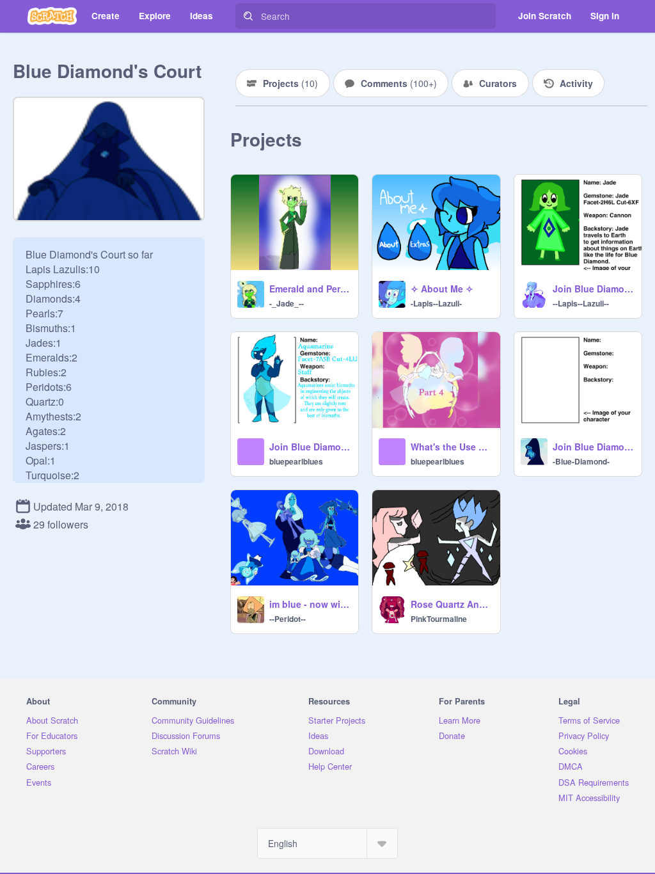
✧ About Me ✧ (442, 288)
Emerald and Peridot (310, 288)
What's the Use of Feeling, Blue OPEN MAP (451, 446)
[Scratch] (52, 16)
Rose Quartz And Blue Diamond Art (451, 604)
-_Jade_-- (286, 303)
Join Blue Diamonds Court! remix (310, 446)
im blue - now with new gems (310, 604)
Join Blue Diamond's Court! (593, 446)
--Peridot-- (287, 618)
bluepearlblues (296, 461)
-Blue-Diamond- (581, 461)
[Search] (248, 16)
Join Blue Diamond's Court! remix (593, 288)
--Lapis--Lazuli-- (581, 303)
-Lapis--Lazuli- (436, 303)
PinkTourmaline (439, 618)
